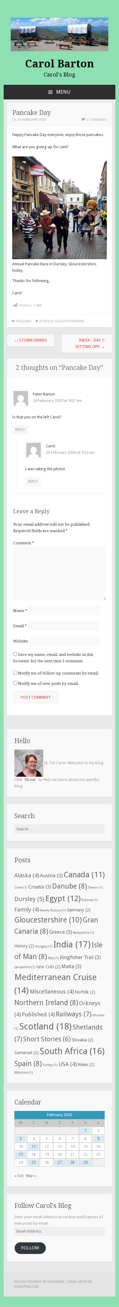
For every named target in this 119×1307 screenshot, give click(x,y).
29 (85, 1162)
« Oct (18, 1175)
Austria (51, 876)
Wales (86, 1064)
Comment (23, 543)
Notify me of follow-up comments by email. (58, 673)
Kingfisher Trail (80, 957)
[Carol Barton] (59, 34)
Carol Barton (59, 64)
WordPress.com (26, 1286)
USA (67, 1064)
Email (20, 626)
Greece (60, 932)
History (24, 946)
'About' (30, 779)
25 (33, 1162)
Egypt (63, 898)
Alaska (26, 875)
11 (33, 1146)
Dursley (46, 321)
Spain (28, 1064)
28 (72, 1162)
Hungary (43, 946)
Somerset (26, 1052)
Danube (69, 886)
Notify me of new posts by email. (48, 683)
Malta (71, 966)
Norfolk (85, 992)
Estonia (89, 900)
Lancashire (24, 967)
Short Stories (47, 1039)
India (72, 944)
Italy (53, 958)
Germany (79, 910)
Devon (95, 888)
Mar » (31, 1175)
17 (21, 1154)
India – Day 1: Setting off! (90, 343)
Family (26, 909)
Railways (74, 1014)
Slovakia (82, 1039)
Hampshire (83, 933)
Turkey (50, 1065)
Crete (20, 888)
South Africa (72, 1051)
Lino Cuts (48, 966)
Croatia (39, 887)
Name (20, 610)
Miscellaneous (52, 991)
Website (20, 641)
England (23, 321)
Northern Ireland (46, 1003)
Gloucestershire (70, 321)
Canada (84, 874)
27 (59, 1162)
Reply (20, 429)
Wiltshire (23, 1073)
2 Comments (96, 120)
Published (38, 1014)
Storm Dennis (30, 340)
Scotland (45, 1026)
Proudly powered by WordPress (39, 1282)
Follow (30, 1248)
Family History (53, 910)
